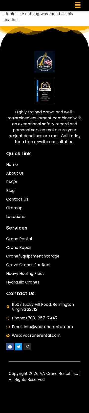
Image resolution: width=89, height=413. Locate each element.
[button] (78, 5)
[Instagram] (27, 346)
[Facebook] (10, 346)
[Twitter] (18, 346)
